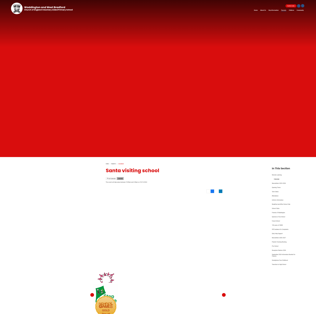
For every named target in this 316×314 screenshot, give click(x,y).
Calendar (121, 163)
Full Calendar (112, 178)
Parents (113, 163)
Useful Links (291, 6)
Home (107, 163)
